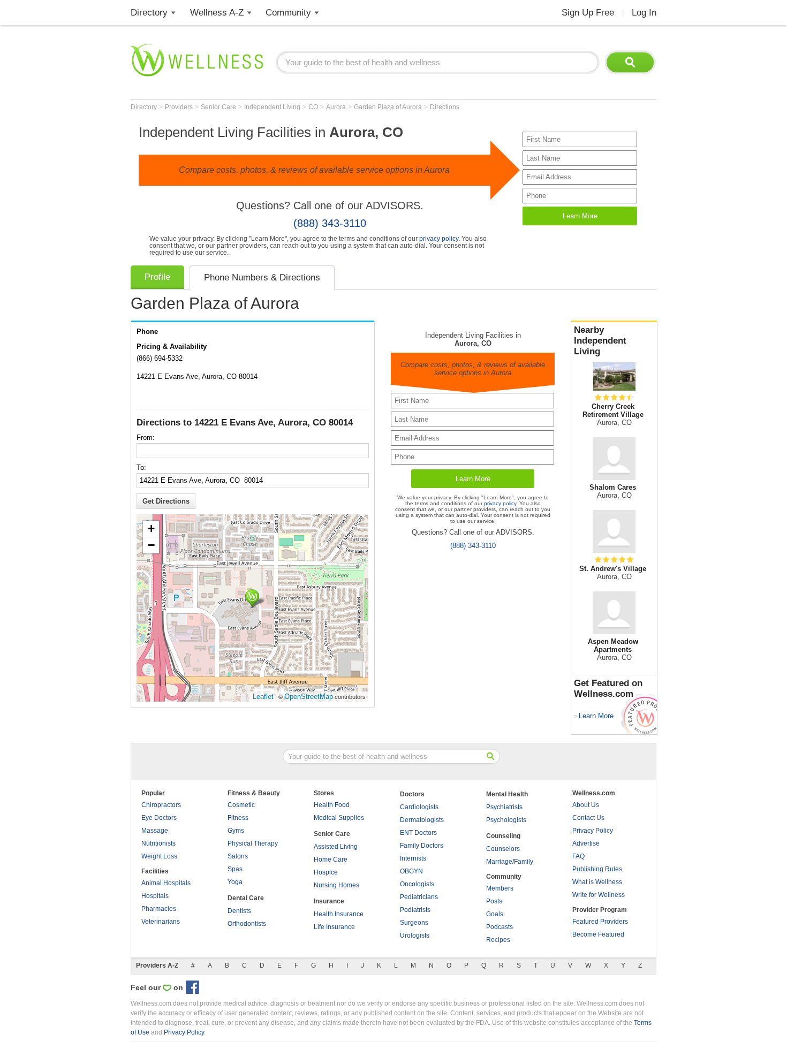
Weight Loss (159, 856)
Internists (413, 858)
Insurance (329, 901)
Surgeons (414, 922)
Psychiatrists (504, 807)
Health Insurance (339, 914)
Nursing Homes (336, 885)
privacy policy (438, 238)
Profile (157, 277)
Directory (149, 12)
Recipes (498, 940)
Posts (494, 901)
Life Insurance (334, 927)
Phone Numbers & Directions (262, 277)
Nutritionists (158, 843)
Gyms (236, 830)
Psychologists (506, 820)
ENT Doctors (418, 832)
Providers (179, 107)
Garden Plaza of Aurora (388, 107)
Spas (235, 869)
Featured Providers (600, 921)
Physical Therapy (253, 843)
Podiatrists (415, 910)
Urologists (414, 935)
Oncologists (417, 884)
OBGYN (411, 871)
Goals (494, 914)
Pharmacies (158, 908)
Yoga (235, 882)
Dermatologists (422, 820)
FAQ (578, 856)
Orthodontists (247, 923)
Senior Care (219, 107)
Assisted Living (336, 846)
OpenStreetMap (308, 697)
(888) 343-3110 (329, 223)
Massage (154, 830)
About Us (585, 805)
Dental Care (246, 898)
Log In (644, 12)
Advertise (586, 843)
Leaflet (263, 697)
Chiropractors (161, 805)
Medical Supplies (339, 818)
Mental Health (507, 794)
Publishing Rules (597, 869)
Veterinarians (160, 921)
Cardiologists (419, 807)
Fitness (238, 818)
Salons (238, 856)
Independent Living (273, 107)
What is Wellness (597, 882)
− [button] (151, 545)
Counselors (503, 849)
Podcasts (499, 927)
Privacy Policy (592, 830)
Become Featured (598, 934)
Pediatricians (419, 897)
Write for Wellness (598, 895)
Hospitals (155, 896)
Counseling (503, 836)
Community (288, 12)
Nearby (600, 340)
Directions (444, 107)
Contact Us (588, 818)
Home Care (330, 859)
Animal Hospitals (166, 883)
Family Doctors (421, 845)
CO (314, 107)
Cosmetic (241, 805)
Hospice (326, 872)
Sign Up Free (588, 12)
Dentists (239, 911)
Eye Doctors (159, 818)
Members (499, 888)
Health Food (332, 805)
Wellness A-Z (217, 12)
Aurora (336, 107)
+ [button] (151, 528)
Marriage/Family (509, 861)
